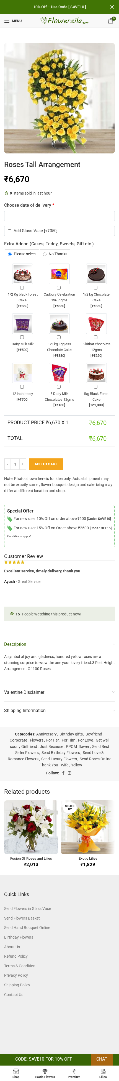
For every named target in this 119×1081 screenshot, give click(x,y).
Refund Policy (16, 956)
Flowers (36, 740)
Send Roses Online (95, 759)
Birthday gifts (71, 734)
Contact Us (13, 994)
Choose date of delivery (29, 205)
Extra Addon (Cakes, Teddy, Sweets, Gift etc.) (49, 243)
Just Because (51, 746)
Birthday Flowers (18, 937)
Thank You (49, 765)
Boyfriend (94, 734)
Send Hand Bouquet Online (27, 927)
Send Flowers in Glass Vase (27, 908)
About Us (12, 947)
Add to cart (46, 464)
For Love (85, 740)
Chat (101, 1059)
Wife (64, 765)
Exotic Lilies (88, 858)
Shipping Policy (17, 985)
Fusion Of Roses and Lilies (31, 858)
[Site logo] (65, 20)
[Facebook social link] (63, 773)
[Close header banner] (112, 7)
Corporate (18, 740)
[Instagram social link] (69, 773)
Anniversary (46, 734)
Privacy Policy (16, 975)
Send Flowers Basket (22, 918)
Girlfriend (29, 746)
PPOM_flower (77, 746)
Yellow (76, 765)
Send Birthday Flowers (61, 752)
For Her (52, 740)
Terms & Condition (19, 966)
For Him (68, 740)
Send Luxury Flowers (59, 759)
